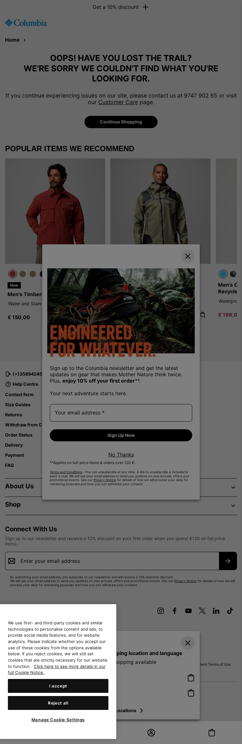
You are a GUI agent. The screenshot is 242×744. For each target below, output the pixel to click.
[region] (58, 671)
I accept (58, 685)
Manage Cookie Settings (58, 719)
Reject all (58, 702)
